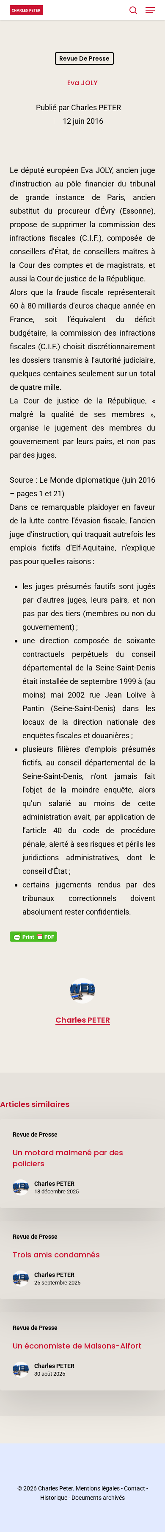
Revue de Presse (84, 58)
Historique (53, 1497)
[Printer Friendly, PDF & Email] (33, 939)
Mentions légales (98, 1488)
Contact (134, 1488)
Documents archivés (98, 1497)
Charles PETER (96, 107)
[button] (150, 10)
